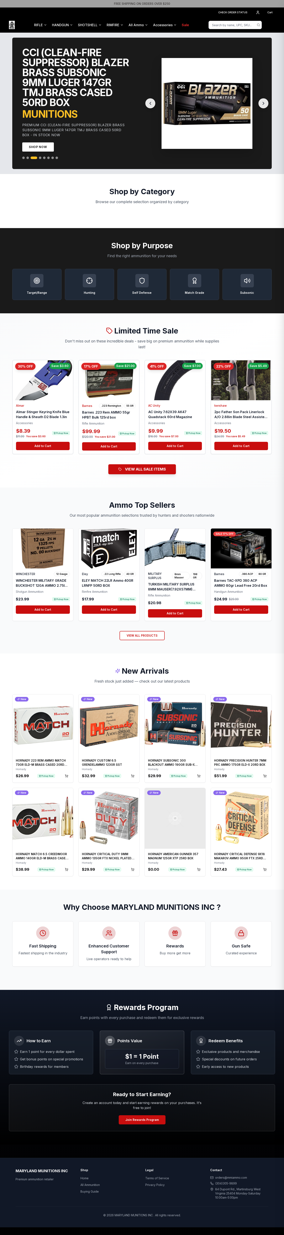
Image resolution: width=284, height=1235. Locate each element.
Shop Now (38, 137)
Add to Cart (43, 436)
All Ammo (136, 25)
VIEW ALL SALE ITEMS (145, 459)
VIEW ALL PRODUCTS (142, 625)
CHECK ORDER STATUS (232, 12)
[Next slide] (263, 98)
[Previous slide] (150, 98)
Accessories (163, 25)
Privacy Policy (155, 1175)
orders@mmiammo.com (231, 1167)
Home (84, 1168)
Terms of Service (157, 1168)
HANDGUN (60, 25)
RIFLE (38, 25)
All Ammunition (90, 1175)
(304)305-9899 (226, 1173)
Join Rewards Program (142, 1110)
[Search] (258, 25)
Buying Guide (89, 1181)
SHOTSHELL (88, 25)
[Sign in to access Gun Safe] (270, 25)
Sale (185, 25)
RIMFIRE (113, 25)
